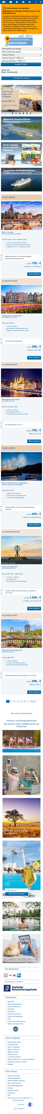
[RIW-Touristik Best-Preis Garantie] (21, 775)
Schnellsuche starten (22, 78)
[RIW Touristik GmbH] (4, 2)
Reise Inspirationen (15, 748)
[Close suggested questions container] (32, 1098)
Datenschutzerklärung (15, 1016)
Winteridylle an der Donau (11, 399)
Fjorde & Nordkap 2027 (10, 567)
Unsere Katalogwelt (16, 926)
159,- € (36, 263)
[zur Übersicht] (21, 40)
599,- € (36, 346)
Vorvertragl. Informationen (16, 1021)
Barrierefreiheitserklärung (16, 1081)
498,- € (36, 681)
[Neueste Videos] (21, 741)
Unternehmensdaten (14, 1014)
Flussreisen (21, 1104)
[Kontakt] (29, 2)
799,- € (36, 430)
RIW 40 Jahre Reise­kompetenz (16, 832)
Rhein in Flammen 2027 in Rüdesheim (15, 483)
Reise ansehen (34, 274)
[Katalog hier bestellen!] (21, 916)
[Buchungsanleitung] (21, 948)
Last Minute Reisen (14, 1057)
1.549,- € (35, 597)
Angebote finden (21, 64)
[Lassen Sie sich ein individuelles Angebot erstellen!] (23, 2)
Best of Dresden (8, 232)
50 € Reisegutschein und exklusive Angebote (21, 850)
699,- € (36, 514)
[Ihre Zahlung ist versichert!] (20, 988)
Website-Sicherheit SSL (15, 1024)
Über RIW (11, 1002)
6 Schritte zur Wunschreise (20, 958)
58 (32, 701)
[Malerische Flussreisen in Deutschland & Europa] (21, 128)
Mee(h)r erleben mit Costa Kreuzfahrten (21, 1059)
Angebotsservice (13, 1090)
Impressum (11, 1011)
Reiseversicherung (14, 1076)
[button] (30, 1104)
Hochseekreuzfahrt (14, 1042)
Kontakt (10, 1088)
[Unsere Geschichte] (21, 818)
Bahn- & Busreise (13, 1049)
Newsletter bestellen (17, 894)
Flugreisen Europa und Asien (17, 1062)
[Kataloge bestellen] (17, 2)
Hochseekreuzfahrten (18, 1100)
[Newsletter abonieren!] (21, 869)
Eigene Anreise (13, 1054)
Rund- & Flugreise (14, 1047)
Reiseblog (11, 1009)
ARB (9, 1019)
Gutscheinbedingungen (15, 1085)
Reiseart (10, 1064)
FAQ (9, 1095)
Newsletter (11, 1093)
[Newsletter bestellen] (11, 2)
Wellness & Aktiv (13, 1052)
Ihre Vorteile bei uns (14, 1006)
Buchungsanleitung (14, 1078)
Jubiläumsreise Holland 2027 (12, 316)
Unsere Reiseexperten (15, 1004)
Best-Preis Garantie (16, 790)
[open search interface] (36, 2)
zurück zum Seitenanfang (21, 713)
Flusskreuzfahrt (13, 1044)
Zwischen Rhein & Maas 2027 (12, 650)
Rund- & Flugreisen (19, 1108)
